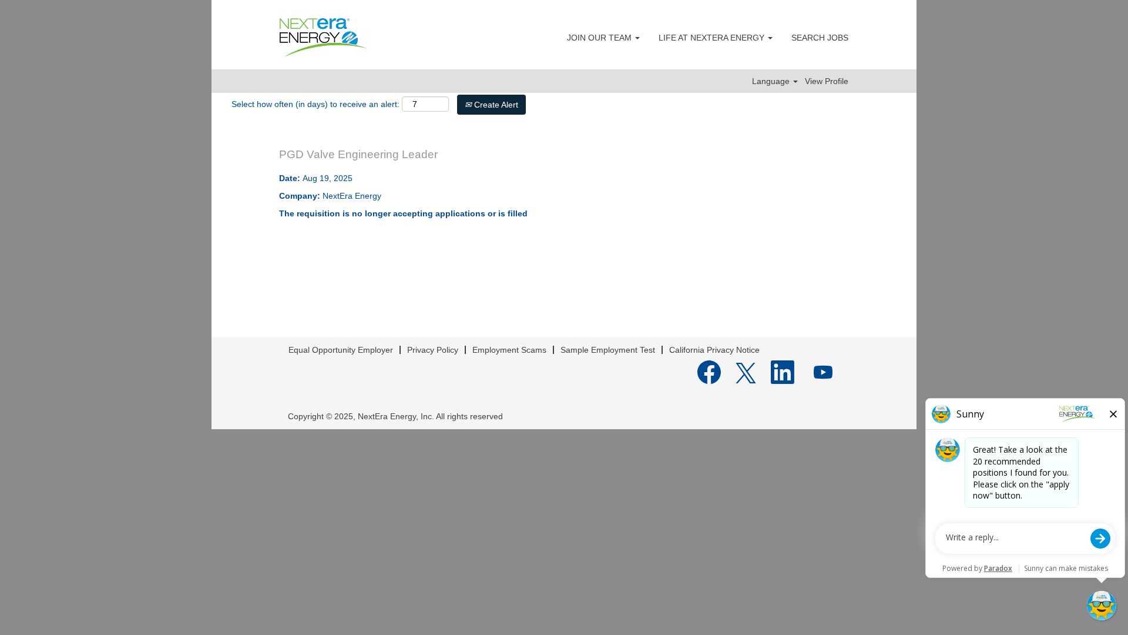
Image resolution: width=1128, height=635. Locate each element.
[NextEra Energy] (323, 38)
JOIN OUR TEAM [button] (600, 37)
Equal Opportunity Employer (340, 350)
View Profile (826, 81)
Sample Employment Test (607, 350)
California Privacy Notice (714, 350)
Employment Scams (509, 350)
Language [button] (772, 81)
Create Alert (495, 104)
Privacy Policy (432, 350)
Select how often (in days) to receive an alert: (315, 104)
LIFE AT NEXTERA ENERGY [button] (713, 37)
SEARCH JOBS (819, 37)
